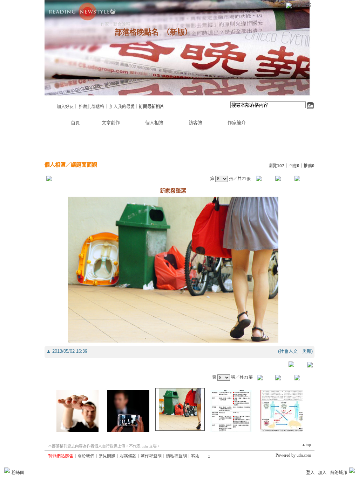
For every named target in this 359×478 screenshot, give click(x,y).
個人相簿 (154, 122)
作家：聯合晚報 (115, 24)
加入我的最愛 (122, 106)
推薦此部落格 (91, 106)
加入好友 (65, 106)
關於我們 (85, 456)
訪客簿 (195, 122)
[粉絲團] (7, 470)
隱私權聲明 (176, 456)
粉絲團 (18, 472)
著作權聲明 (151, 456)
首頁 (75, 122)
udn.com (304, 455)
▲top (306, 444)
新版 (177, 32)
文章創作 (111, 122)
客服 (195, 456)
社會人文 (288, 351)
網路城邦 (302, 5)
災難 (306, 351)
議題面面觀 (84, 165)
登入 (310, 472)
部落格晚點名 (137, 32)
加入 (322, 472)
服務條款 (128, 456)
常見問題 (107, 456)
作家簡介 (237, 122)
